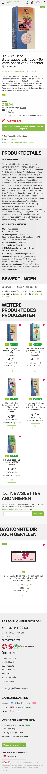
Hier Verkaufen (8, 681)
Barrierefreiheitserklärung (33, 765)
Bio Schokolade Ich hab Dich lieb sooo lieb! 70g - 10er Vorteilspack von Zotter (24, 577)
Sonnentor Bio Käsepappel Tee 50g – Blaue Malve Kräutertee (11, 406)
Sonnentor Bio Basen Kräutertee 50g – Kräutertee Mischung (35, 405)
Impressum (17, 763)
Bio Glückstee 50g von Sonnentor (11, 461)
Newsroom (6, 673)
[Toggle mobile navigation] (2, 3)
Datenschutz (28, 763)
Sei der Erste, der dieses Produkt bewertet (19, 71)
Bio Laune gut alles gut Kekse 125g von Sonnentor (35, 350)
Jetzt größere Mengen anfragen (31, 115)
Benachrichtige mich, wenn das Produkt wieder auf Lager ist (23, 128)
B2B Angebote (8, 666)
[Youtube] (12, 688)
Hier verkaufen (8, 112)
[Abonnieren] (38, 513)
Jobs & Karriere (8, 669)
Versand (23, 108)
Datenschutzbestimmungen (12, 509)
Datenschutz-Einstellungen (12, 765)
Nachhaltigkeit (8, 662)
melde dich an (21, 294)
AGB (36, 763)
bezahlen (12, 139)
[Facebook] (3, 688)
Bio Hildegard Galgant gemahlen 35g (11, 350)
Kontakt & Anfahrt (9, 677)
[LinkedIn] (21, 688)
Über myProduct (9, 658)
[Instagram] (6, 688)
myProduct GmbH (20, 768)
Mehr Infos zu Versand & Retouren (15, 736)
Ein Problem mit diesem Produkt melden (19, 143)
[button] (27, 3)
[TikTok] (9, 688)
